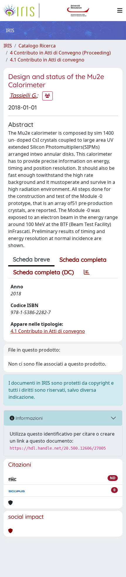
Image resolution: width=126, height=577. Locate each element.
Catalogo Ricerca (37, 45)
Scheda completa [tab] (82, 259)
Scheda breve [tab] (31, 259)
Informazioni (28, 418)
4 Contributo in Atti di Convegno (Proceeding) (60, 52)
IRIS (8, 45)
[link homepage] (21, 11)
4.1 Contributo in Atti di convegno (47, 59)
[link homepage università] (78, 11)
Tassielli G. (23, 95)
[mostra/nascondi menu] (119, 10)
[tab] (87, 272)
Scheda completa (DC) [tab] (43, 272)
